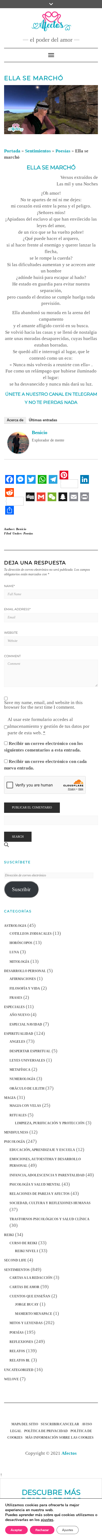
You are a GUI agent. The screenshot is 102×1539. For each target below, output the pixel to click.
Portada (12, 151)
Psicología (14, 1142)
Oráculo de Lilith (27, 1088)
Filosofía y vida (25, 988)
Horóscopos (21, 943)
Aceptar (16, 1530)
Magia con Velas (25, 1106)
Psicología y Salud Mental (35, 1184)
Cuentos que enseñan (30, 1296)
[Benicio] (18, 442)
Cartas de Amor (24, 1287)
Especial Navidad (26, 1024)
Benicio (39, 432)
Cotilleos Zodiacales (31, 934)
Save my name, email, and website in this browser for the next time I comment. (43, 705)
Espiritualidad (18, 1034)
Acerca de (15, 420)
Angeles (17, 1042)
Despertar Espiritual (30, 1051)
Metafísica (20, 1070)
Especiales (14, 1007)
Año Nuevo (20, 1015)
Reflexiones (21, 1342)
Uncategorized (18, 1370)
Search (18, 836)
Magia (10, 1098)
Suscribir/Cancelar (60, 1424)
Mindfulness (16, 1132)
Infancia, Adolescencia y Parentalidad (47, 1175)
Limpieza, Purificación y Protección (50, 1123)
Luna (14, 952)
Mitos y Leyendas (26, 1323)
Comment (12, 656)
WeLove (11, 1379)
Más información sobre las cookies (59, 1437)
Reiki (9, 1235)
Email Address (17, 609)
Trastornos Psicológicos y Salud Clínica (49, 1219)
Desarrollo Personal (25, 971)
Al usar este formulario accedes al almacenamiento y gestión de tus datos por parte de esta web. (48, 726)
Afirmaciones (23, 979)
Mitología (19, 962)
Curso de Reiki (23, 1243)
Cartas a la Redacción (31, 1278)
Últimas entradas (43, 420)
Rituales (18, 1115)
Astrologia (15, 926)
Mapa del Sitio (24, 1424)
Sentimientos (38, 151)
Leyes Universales (27, 1060)
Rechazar (42, 1530)
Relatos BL (20, 1360)
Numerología (22, 1079)
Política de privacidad (46, 1431)
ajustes (47, 1519)
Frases (16, 998)
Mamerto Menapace (33, 1314)
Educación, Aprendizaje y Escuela (42, 1150)
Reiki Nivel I (26, 1251)
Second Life (15, 1260)
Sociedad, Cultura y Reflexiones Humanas (50, 1203)
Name (9, 586)
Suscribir (21, 889)
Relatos (17, 1351)
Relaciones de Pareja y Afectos (40, 1194)
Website (11, 633)
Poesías (62, 151)
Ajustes (67, 1530)
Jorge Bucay (27, 1304)
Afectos (69, 1453)
